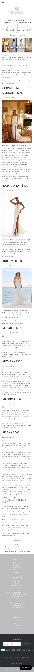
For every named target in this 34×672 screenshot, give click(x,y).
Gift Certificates (17, 621)
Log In (17, 623)
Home (9, 20)
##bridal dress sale (11, 547)
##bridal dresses (23, 547)
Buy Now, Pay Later (17, 605)
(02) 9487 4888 (17, 663)
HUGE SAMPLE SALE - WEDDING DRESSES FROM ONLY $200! (17, 30)
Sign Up (17, 625)
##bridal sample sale (11, 549)
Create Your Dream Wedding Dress (17, 592)
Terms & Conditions (17, 596)
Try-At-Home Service (17, 585)
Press (17, 601)
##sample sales (24, 549)
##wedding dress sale (10, 551)
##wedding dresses (24, 551)
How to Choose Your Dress (17, 603)
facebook (18, 563)
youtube (18, 572)
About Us (17, 590)
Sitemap (17, 612)
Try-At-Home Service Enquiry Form (17, 594)
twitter (18, 570)
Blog (17, 588)
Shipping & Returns (17, 599)
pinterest (18, 567)
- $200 (12, 261)
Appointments (17, 581)
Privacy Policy (17, 610)
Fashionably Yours (19, 20)
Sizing (17, 583)
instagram (18, 565)
